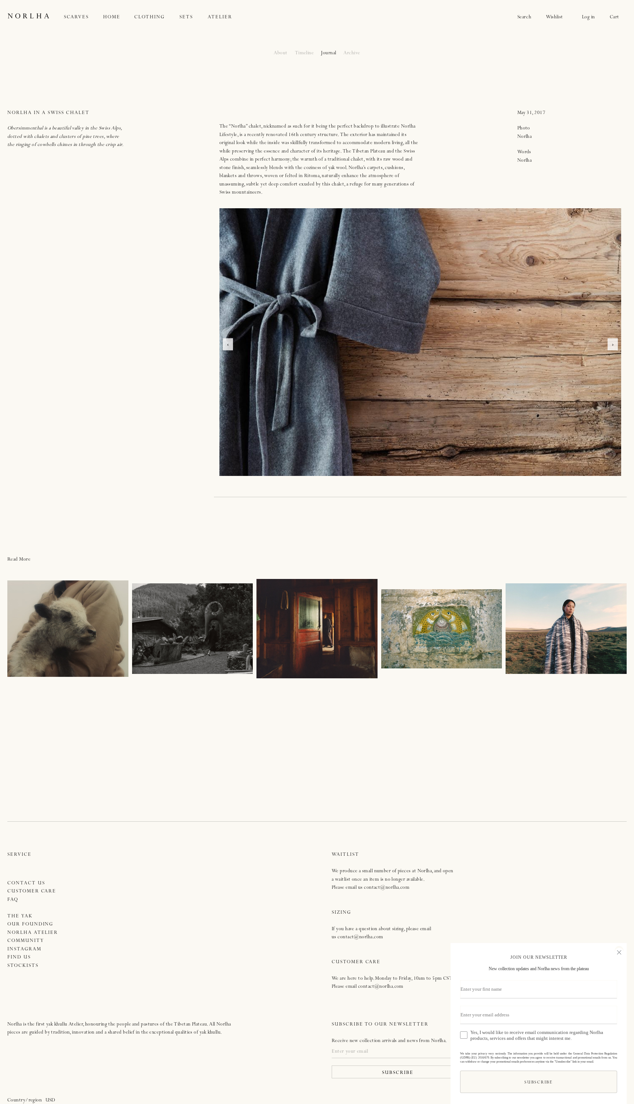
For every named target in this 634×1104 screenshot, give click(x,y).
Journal (328, 53)
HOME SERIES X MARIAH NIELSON (192, 628)
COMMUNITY (25, 941)
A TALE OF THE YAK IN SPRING (68, 628)
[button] (83, 17)
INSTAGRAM (24, 949)
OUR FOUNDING (30, 924)
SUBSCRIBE (397, 1073)
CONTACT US (26, 883)
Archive (351, 53)
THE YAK (20, 916)
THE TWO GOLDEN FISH (442, 628)
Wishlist (556, 17)
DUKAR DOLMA (317, 628)
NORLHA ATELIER (32, 933)
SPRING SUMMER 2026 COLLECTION (566, 628)
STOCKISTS (23, 966)
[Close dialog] (619, 951)
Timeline (304, 53)
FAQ (12, 900)
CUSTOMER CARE (31, 891)
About (280, 53)
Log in (588, 17)
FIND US (19, 957)
